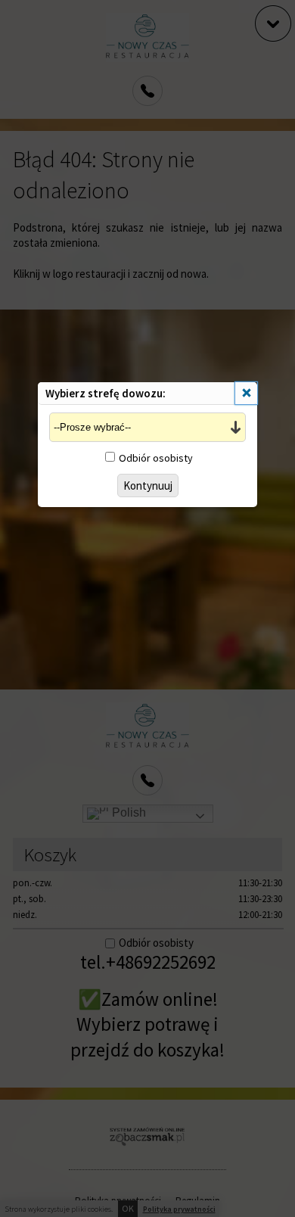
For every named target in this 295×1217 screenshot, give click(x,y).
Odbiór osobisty (156, 458)
